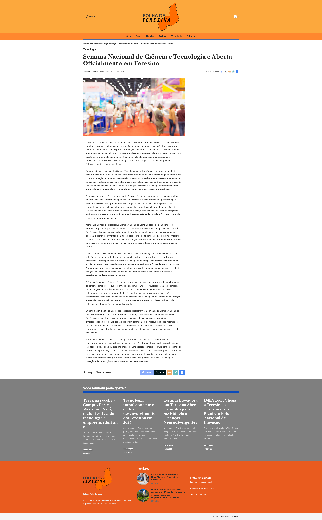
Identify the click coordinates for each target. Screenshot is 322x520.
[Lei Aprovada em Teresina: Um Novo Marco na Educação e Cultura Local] (143, 479)
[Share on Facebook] (221, 71)
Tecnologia (89, 49)
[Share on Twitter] (225, 71)
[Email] (229, 71)
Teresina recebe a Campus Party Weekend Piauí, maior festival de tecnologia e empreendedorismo (100, 413)
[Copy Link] (233, 71)
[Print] (237, 71)
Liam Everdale (92, 71)
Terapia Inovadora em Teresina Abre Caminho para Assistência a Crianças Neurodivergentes (181, 411)
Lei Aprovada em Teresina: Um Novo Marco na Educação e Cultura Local (165, 477)
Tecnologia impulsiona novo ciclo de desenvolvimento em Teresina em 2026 (139, 411)
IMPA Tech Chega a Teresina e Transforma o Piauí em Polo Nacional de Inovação (220, 411)
